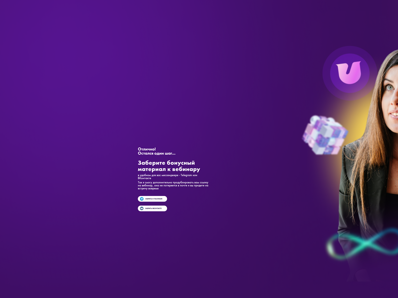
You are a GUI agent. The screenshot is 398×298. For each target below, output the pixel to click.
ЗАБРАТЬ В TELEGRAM (153, 199)
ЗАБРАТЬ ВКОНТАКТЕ (153, 208)
